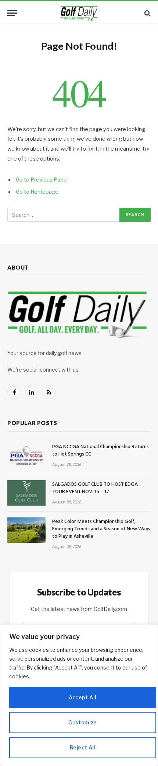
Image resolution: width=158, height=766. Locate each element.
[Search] (147, 13)
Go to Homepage (37, 192)
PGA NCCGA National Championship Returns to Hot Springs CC (100, 450)
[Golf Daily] (79, 13)
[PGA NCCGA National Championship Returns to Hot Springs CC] (26, 455)
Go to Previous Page (41, 179)
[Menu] (12, 13)
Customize (82, 722)
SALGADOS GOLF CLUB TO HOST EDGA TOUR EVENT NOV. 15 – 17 (95, 488)
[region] (79, 695)
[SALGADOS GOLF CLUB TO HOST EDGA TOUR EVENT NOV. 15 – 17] (26, 493)
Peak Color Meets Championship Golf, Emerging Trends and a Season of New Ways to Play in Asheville (101, 529)
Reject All (83, 747)
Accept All (82, 697)
